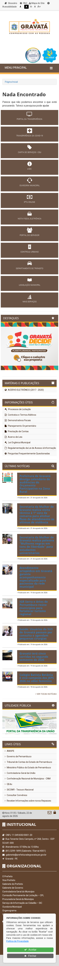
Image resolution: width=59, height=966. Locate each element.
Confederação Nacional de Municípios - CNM (28, 778)
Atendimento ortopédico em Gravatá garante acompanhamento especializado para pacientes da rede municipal (36, 577)
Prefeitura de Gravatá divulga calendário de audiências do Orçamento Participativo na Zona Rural (35, 484)
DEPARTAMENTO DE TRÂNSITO (29, 268)
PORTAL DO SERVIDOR (29, 235)
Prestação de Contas (18, 431)
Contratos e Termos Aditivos (21, 415)
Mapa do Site (38, 3)
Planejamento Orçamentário (21, 426)
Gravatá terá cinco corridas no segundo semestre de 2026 (34, 657)
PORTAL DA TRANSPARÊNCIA (29, 119)
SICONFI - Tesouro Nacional (20, 789)
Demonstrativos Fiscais (19, 420)
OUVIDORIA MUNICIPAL (30, 185)
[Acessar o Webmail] (50, 813)
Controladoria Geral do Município (18, 891)
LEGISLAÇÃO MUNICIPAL (29, 285)
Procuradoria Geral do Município (18, 899)
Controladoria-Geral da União (20, 773)
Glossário (12, 3)
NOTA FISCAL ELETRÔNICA (29, 219)
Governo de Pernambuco (18, 756)
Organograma (9, 910)
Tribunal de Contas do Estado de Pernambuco (29, 762)
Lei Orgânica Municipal (19, 442)
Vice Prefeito (8, 880)
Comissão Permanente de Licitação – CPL (23, 895)
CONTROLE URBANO (29, 252)
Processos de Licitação (19, 409)
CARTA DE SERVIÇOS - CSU (29, 152)
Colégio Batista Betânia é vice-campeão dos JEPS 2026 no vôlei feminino (37, 678)
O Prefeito (7, 876)
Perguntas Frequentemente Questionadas (28, 453)
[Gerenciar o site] (55, 813)
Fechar (32, 955)
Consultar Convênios (16, 795)
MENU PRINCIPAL (16, 67)
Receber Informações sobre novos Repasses (28, 800)
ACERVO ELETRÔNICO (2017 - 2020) (25, 390)
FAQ (25, 3)
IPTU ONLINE (29, 202)
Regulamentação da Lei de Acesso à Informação (31, 448)
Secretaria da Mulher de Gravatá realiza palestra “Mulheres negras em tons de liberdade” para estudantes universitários (37, 545)
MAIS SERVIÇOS (30, 302)
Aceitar (32, 949)
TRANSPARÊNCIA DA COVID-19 (29, 136)
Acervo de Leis (14, 437)
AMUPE (10, 751)
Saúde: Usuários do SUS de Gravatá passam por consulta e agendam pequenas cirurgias (36, 633)
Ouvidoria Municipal (12, 906)
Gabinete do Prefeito (12, 884)
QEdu (9, 784)
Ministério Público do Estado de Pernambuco (28, 767)
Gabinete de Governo (12, 888)
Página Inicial (11, 82)
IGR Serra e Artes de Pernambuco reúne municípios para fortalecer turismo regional (34, 608)
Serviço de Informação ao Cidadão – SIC (22, 903)
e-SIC (30, 169)
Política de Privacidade (17, 941)
